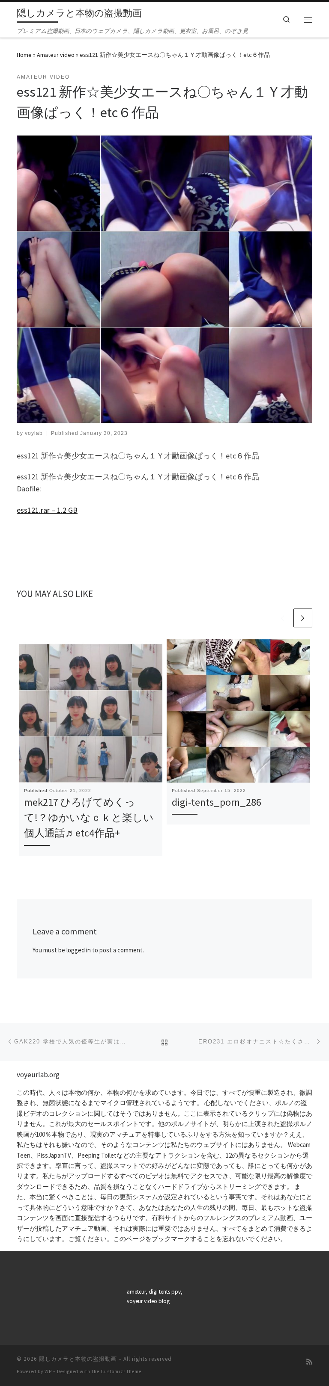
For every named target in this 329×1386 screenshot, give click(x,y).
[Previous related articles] (282, 618)
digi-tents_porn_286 (216, 802)
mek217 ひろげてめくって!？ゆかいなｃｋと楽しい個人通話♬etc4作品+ (89, 817)
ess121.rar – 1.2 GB (47, 510)
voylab (34, 433)
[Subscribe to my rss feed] (309, 1361)
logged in (78, 950)
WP (48, 1371)
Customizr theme (121, 1371)
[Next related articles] (302, 618)
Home (24, 55)
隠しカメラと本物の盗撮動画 (78, 1358)
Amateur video (56, 55)
